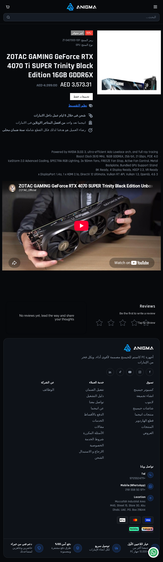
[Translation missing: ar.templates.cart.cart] (7, 7)
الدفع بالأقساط (94, 415)
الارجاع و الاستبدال (91, 452)
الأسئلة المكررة (93, 433)
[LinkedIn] (110, 372)
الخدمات (98, 421)
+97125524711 (137, 478)
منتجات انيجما (144, 415)
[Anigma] (81, 6)
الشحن (99, 458)
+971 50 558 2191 (135, 490)
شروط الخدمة (94, 439)
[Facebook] (149, 372)
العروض (148, 433)
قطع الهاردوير (144, 421)
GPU (78, 45)
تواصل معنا (96, 402)
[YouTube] (130, 372)
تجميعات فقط (81, 96)
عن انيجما (97, 408)
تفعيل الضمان (95, 390)
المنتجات (147, 427)
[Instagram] (140, 372)
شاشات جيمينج (143, 408)
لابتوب (149, 402)
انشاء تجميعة (144, 396)
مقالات (99, 427)
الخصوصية (97, 445)
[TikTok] (120, 372)
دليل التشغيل (95, 396)
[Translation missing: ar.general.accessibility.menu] (155, 7)
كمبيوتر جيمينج (143, 390)
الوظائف (48, 390)
